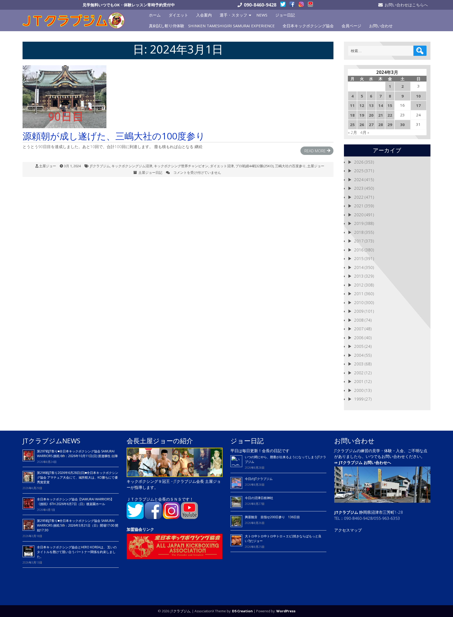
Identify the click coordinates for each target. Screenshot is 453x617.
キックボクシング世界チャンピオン (181, 166)
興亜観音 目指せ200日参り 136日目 (274, 517)
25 (352, 124)
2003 (359, 363)
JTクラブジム (100, 166)
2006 (359, 337)
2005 (359, 346)
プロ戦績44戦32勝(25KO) (254, 166)
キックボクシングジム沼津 (131, 166)
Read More (315, 150)
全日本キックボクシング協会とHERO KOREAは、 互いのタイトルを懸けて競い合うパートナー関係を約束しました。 (77, 552)
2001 (359, 381)
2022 (359, 197)
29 (389, 124)
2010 (359, 302)
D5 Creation (242, 611)
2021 (359, 205)
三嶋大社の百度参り (290, 166)
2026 (359, 162)
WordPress (285, 611)
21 (380, 115)
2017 (359, 240)
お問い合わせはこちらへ (406, 4)
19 (361, 115)
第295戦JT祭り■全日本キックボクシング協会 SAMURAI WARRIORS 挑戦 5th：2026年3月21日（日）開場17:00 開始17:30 (77, 525)
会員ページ (351, 25)
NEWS (261, 15)
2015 (359, 258)
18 (352, 115)
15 (389, 105)
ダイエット (178, 15)
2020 (359, 214)
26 (361, 124)
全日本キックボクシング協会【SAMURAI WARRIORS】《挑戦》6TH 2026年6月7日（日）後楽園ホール (75, 501)
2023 (359, 188)
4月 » (364, 132)
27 (371, 124)
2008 (359, 320)
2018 (359, 232)
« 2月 (352, 132)
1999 (359, 399)
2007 (359, 328)
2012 (359, 285)
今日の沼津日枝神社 (259, 498)
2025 (359, 170)
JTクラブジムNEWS (51, 440)
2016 (359, 249)
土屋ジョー (47, 166)
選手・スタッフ (233, 15)
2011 (359, 293)
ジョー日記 (285, 15)
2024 (359, 179)
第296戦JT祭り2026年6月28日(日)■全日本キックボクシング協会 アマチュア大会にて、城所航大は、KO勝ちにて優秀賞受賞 (77, 477)
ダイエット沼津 (222, 166)
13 (371, 105)
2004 (359, 355)
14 (380, 105)
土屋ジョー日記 (150, 172)
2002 (359, 372)
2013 (359, 276)
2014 (359, 267)
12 (361, 105)
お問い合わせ (381, 25)
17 (418, 105)
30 (402, 124)
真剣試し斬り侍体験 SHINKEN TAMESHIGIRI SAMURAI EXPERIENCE (212, 25)
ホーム (155, 15)
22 (389, 115)
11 (352, 105)
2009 (359, 311)
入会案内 (204, 15)
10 (418, 96)
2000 (359, 390)
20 (371, 115)
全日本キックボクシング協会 (308, 25)
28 (380, 124)
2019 (359, 223)
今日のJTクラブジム (259, 479)
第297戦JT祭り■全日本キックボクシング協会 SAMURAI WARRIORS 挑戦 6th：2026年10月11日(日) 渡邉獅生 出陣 (77, 453)
